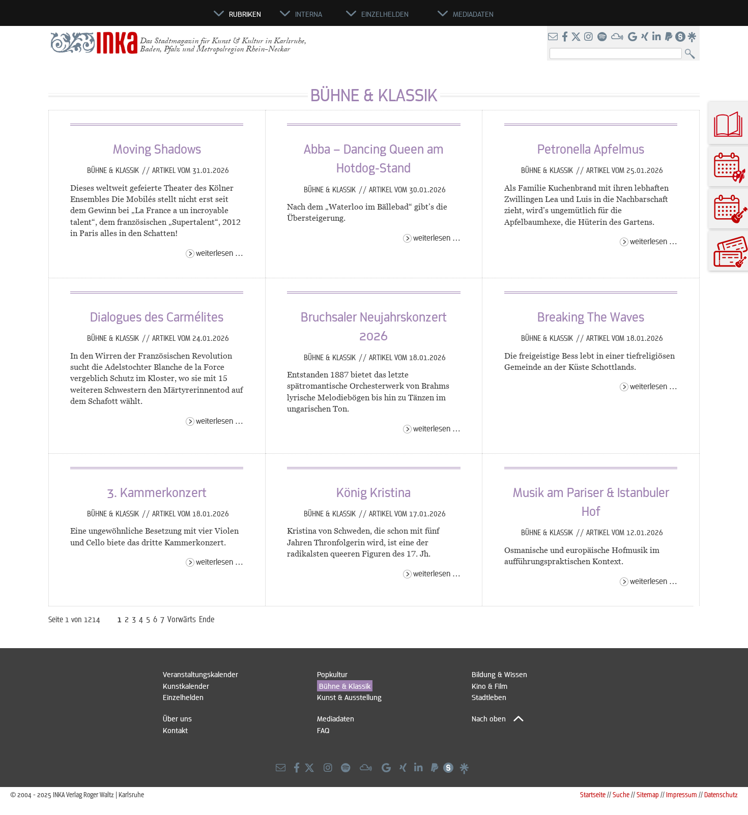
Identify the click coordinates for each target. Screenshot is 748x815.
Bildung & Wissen (499, 674)
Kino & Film (489, 685)
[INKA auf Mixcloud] (618, 37)
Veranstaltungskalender (200, 674)
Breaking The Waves (590, 316)
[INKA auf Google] (633, 37)
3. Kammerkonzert (157, 492)
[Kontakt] (554, 37)
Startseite (593, 794)
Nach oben (489, 718)
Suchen (692, 54)
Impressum (681, 794)
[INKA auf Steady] (680, 37)
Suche (621, 794)
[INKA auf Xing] (645, 37)
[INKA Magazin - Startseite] (168, 18)
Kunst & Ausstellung (349, 697)
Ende (207, 619)
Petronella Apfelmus (590, 148)
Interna (308, 13)
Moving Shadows (157, 148)
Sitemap (648, 794)
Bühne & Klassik (114, 169)
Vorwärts (181, 619)
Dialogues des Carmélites (156, 316)
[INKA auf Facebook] (566, 37)
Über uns (177, 718)
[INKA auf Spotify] (603, 37)
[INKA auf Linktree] (692, 37)
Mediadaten (335, 718)
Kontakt (175, 730)
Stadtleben (489, 697)
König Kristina (373, 492)
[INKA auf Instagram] (589, 37)
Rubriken (245, 13)
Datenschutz (721, 794)
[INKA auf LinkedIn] (657, 37)
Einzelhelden (183, 697)
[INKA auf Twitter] (576, 37)
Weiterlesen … (219, 252)
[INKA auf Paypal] (669, 37)
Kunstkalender (186, 685)
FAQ (323, 730)
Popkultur (332, 674)
